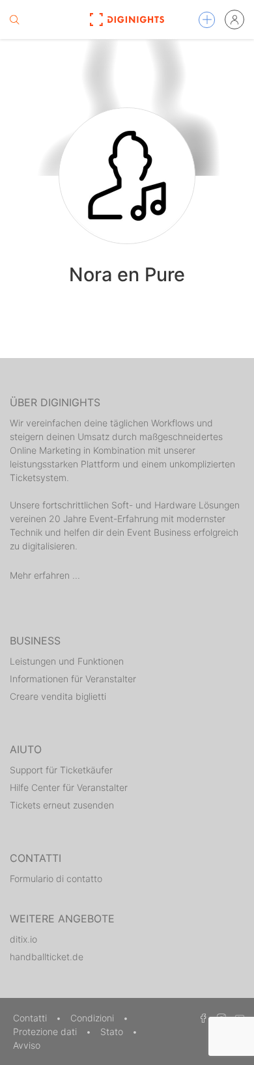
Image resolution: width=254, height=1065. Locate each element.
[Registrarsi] (234, 19)
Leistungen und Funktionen (67, 661)
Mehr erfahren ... (45, 575)
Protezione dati (46, 1031)
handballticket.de (46, 956)
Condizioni (93, 1017)
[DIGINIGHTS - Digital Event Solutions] (126, 19)
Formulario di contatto (56, 878)
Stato (113, 1031)
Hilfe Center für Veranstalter (69, 787)
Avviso (26, 1045)
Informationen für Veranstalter (73, 678)
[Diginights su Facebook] (201, 1017)
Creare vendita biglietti (58, 696)
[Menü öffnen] (207, 20)
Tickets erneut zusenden (62, 804)
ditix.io (23, 939)
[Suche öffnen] (14, 19)
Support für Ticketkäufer (61, 769)
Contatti (31, 1017)
